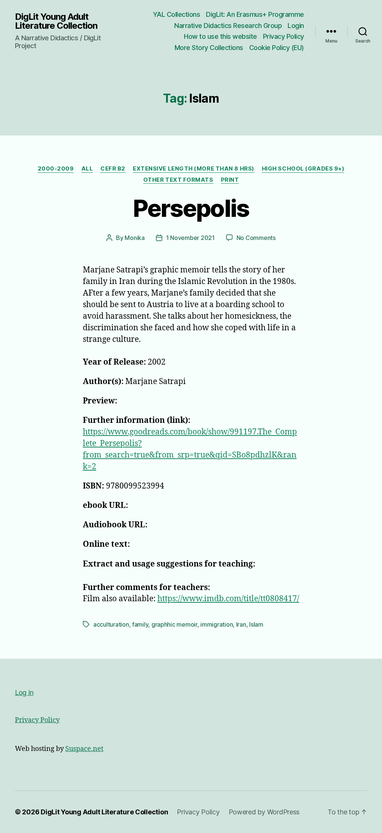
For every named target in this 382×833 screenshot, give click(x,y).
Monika (134, 237)
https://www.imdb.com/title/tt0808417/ (228, 599)
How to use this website (220, 36)
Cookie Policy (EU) (276, 48)
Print (230, 180)
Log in (24, 692)
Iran (241, 624)
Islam (256, 624)
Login (296, 25)
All (87, 168)
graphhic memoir (174, 624)
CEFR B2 (112, 168)
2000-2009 (56, 168)
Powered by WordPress (264, 812)
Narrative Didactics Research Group (228, 25)
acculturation (111, 624)
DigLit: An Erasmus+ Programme (255, 14)
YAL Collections (176, 14)
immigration (216, 624)
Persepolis (191, 208)
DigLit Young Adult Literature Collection (56, 21)
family (140, 624)
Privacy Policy (283, 36)
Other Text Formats (178, 180)
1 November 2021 (190, 237)
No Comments (256, 237)
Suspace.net (84, 749)
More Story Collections (209, 48)
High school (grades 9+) (303, 168)
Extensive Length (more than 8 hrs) (193, 168)
